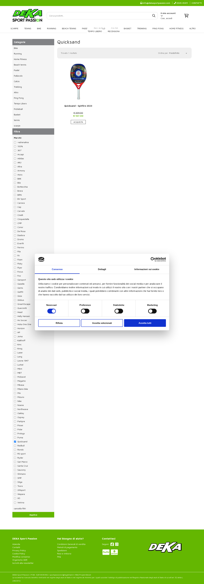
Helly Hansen (23, 316)
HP (18, 332)
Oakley (20, 413)
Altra (19, 166)
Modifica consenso (21, 556)
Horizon (21, 328)
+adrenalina (23, 142)
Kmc (19, 344)
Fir (18, 255)
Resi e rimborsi (64, 553)
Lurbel (20, 364)
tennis (27, 28)
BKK (19, 178)
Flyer (19, 267)
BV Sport (21, 199)
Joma (20, 336)
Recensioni (113, 31)
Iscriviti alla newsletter (23, 563)
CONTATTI (197, 3)
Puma (20, 437)
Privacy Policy (19, 550)
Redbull (20, 445)
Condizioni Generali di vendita (71, 544)
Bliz (19, 182)
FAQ (59, 556)
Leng (19, 356)
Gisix (19, 296)
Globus (20, 300)
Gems (20, 288)
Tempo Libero (95, 31)
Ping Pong (158, 28)
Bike (39, 28)
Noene (20, 405)
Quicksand (68, 42)
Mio (19, 393)
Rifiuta (59, 323)
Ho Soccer (22, 320)
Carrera (21, 203)
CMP (19, 223)
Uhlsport (21, 490)
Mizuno (20, 397)
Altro (192, 28)
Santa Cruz (22, 465)
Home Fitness (177, 28)
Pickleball (18, 109)
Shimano (21, 474)
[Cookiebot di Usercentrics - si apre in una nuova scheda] (153, 259)
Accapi (20, 154)
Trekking (142, 28)
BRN (19, 195)
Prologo (21, 433)
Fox (19, 275)
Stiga (19, 482)
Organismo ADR (19, 560)
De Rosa (21, 231)
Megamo (21, 381)
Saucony (21, 470)
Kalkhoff (21, 340)
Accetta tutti (145, 323)
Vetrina (20, 502)
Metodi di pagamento (67, 547)
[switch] (85, 311)
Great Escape (23, 304)
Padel (85, 28)
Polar (19, 429)
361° (19, 150)
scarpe (14, 28)
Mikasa (20, 385)
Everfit (20, 243)
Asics (19, 174)
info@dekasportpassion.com (156, 3)
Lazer (20, 352)
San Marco (22, 461)
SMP (19, 478)
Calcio (17, 81)
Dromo (20, 239)
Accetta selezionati (102, 323)
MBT (19, 372)
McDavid (21, 377)
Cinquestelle (23, 219)
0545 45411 (182, 3)
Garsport (21, 279)
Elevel (88, 575)
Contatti (16, 547)
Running (51, 28)
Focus (20, 271)
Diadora (21, 235)
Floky (19, 263)
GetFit (20, 292)
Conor (20, 227)
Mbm (19, 368)
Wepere (21, 494)
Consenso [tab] (57, 269)
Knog (19, 348)
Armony (21, 170)
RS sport (21, 453)
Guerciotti (22, 308)
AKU (19, 162)
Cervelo (21, 211)
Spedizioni (62, 550)
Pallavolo (18, 75)
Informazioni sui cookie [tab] (146, 269)
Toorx (20, 486)
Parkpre (21, 421)
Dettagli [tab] (102, 269)
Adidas (20, 158)
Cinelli (20, 215)
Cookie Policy (18, 553)
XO (18, 498)
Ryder (20, 457)
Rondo (20, 449)
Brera (20, 190)
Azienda (16, 544)
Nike (19, 401)
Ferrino (20, 247)
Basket (127, 28)
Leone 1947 (23, 360)
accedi (169, 18)
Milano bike (22, 389)
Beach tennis (69, 28)
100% (20, 146)
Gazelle (20, 283)
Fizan (19, 259)
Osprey (20, 417)
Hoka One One (24, 324)
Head (19, 312)
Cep (19, 207)
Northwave (22, 409)
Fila (19, 251)
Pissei (20, 425)
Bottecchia (22, 186)
